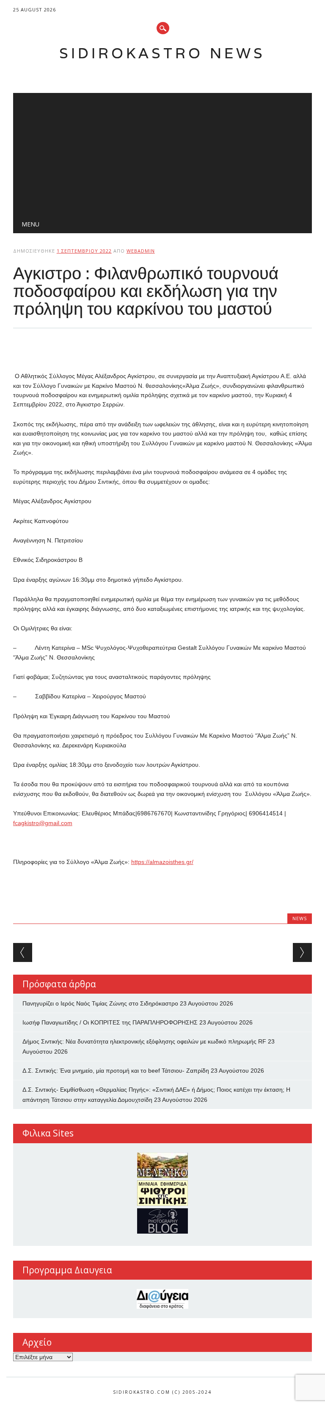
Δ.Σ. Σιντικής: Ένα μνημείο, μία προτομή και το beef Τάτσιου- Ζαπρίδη (115, 1070)
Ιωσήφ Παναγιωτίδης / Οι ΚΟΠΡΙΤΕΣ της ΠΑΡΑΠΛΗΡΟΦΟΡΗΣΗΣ (110, 1022)
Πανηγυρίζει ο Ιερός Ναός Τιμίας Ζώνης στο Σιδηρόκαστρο (100, 1003)
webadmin (141, 251)
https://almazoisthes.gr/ (162, 861)
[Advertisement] (162, 152)
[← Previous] (22, 952)
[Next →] (302, 952)
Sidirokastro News (162, 53)
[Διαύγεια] (162, 1299)
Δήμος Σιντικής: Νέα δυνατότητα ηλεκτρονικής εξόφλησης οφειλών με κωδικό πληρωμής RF (144, 1041)
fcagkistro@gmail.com (42, 823)
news (299, 918)
